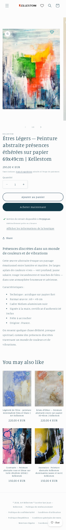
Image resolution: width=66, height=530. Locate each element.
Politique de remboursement (39, 507)
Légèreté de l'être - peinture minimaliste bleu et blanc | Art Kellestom (17, 413)
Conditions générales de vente (46, 517)
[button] (7, 5)
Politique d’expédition (18, 517)
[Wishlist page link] (42, 5)
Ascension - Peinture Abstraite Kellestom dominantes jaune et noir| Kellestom (49, 471)
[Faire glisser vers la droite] (41, 127)
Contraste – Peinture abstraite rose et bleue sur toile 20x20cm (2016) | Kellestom (16, 471)
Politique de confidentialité (21, 512)
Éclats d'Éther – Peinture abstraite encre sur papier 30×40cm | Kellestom (49, 413)
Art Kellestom (26, 502)
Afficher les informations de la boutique (30, 228)
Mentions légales (27, 523)
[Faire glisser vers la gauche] (25, 127)
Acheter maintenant (33, 207)
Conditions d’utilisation (49, 512)
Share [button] (9, 237)
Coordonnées (44, 523)
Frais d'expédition (24, 172)
